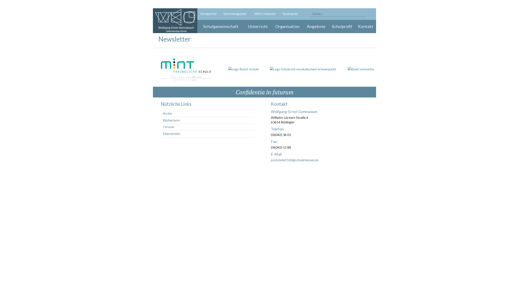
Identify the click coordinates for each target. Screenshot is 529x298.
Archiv (167, 113)
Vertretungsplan (234, 14)
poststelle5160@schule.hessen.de (294, 160)
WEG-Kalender (265, 14)
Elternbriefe (171, 134)
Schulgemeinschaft (220, 26)
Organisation (287, 26)
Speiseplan (290, 14)
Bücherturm (171, 120)
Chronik (168, 127)
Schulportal (208, 14)
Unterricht (258, 26)
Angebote (316, 26)
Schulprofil (342, 26)
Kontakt (365, 26)
